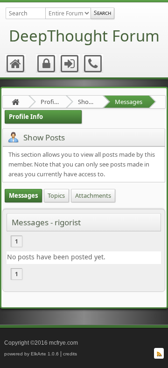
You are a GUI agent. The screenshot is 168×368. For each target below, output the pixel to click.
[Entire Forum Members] (68, 13)
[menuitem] (16, 64)
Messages (128, 101)
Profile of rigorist (50, 101)
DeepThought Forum (84, 35)
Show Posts (87, 101)
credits (70, 353)
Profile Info (26, 116)
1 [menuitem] (16, 241)
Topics (56, 195)
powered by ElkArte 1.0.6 (31, 353)
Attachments (93, 195)
